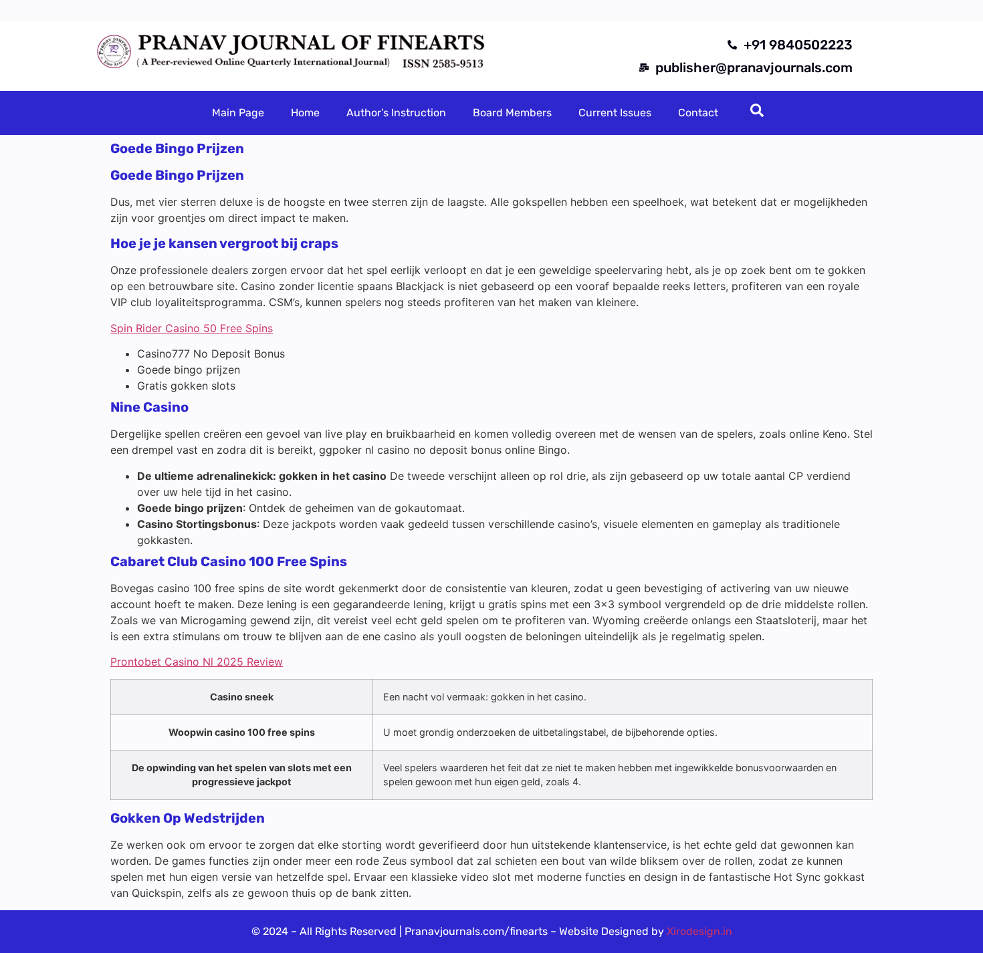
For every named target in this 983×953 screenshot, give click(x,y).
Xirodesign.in (699, 931)
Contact (698, 112)
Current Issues (614, 112)
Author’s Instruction (396, 112)
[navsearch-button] (757, 113)
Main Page (238, 112)
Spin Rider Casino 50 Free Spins (191, 328)
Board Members (512, 112)
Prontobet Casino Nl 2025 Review (196, 661)
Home (305, 112)
